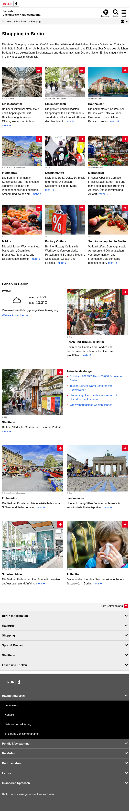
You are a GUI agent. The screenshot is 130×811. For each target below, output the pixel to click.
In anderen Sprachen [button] (16, 783)
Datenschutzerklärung (18, 724)
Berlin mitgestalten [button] (15, 615)
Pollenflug (73, 574)
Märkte (6, 241)
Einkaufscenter (12, 104)
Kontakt (9, 714)
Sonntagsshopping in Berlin (107, 241)
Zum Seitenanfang (112, 606)
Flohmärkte (9, 172)
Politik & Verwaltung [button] (15, 743)
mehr (5, 125)
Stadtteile (8, 422)
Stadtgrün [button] (8, 625)
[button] (124, 21)
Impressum (11, 705)
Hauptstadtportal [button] (13, 695)
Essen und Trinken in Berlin (85, 342)
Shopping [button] (8, 635)
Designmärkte (54, 172)
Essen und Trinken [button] (14, 665)
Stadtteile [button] (8, 655)
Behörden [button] (8, 753)
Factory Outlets (55, 241)
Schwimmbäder (12, 574)
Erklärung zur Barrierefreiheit (22, 733)
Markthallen (96, 172)
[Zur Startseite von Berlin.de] (12, 684)
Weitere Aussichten (13, 315)
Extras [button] (6, 773)
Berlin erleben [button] (11, 763)
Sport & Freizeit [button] (12, 645)
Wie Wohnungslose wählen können (91, 404)
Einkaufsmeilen (55, 104)
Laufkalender (75, 498)
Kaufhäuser (96, 104)
